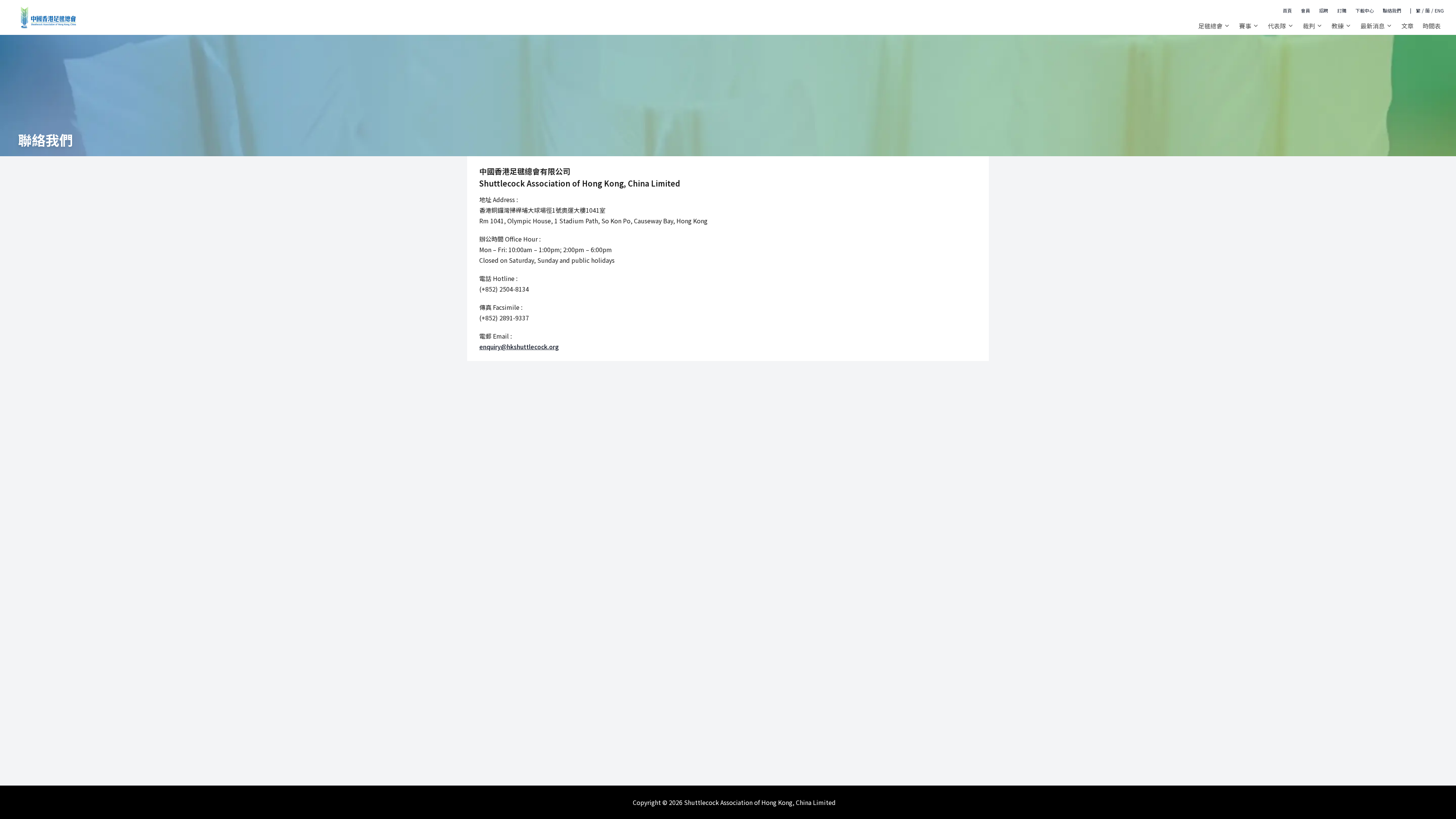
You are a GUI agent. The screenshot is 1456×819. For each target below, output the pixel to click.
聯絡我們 (1392, 10)
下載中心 (1365, 10)
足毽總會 (1210, 25)
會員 (1305, 10)
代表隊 (1277, 25)
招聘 (1323, 10)
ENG (1439, 11)
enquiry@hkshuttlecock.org (519, 346)
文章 (1407, 25)
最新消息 (1372, 25)
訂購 (1341, 10)
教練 (1338, 25)
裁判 (1309, 25)
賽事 (1245, 25)
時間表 (1432, 25)
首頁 (1287, 10)
